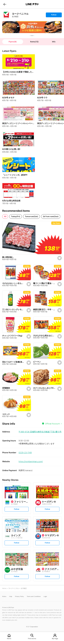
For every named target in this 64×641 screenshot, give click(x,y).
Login (45, 596)
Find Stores (32, 638)
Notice (4, 596)
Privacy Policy (19, 596)
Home (9, 638)
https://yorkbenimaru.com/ (31, 461)
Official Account (52, 423)
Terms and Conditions (34, 596)
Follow (53, 15)
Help (10, 596)
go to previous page (5, 4)
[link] (6, 15)
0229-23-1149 (25, 452)
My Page (55, 638)
